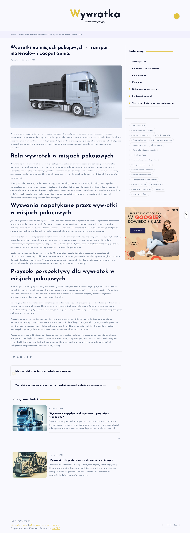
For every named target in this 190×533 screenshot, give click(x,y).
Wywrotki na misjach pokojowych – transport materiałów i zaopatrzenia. (51, 35)
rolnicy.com (34, 525)
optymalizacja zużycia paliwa (145, 160)
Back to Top (172, 525)
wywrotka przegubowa (142, 189)
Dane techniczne (139, 140)
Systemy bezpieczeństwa (143, 170)
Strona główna (139, 62)
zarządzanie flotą (140, 194)
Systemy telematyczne (142, 175)
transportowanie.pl (50, 525)
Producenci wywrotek (142, 96)
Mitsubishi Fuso (139, 155)
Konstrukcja (157, 145)
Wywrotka (157, 185)
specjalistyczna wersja (142, 165)
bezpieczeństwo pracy (141, 135)
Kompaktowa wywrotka (162, 140)
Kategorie (137, 82)
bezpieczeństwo (139, 126)
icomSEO (56, 528)
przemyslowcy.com (19, 525)
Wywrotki (14, 60)
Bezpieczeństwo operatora (143, 131)
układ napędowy (139, 185)
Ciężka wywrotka (163, 135)
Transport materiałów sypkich (145, 180)
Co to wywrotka (139, 76)
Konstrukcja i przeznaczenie (144, 150)
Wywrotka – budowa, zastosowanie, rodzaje (153, 103)
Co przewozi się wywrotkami (145, 69)
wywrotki (160, 189)
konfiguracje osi (139, 145)
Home (13, 35)
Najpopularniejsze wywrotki (145, 89)
